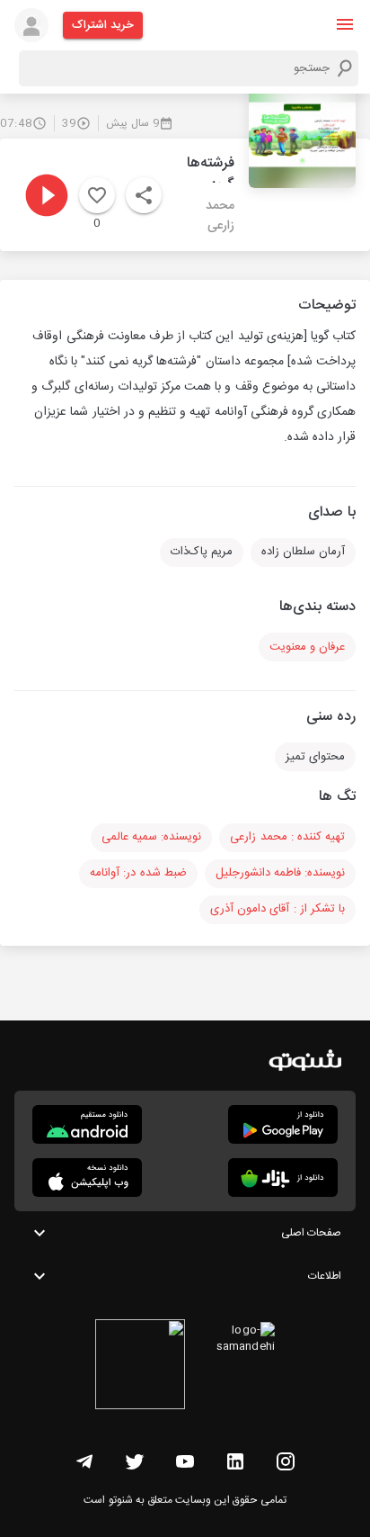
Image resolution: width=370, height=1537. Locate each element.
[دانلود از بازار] (283, 1177)
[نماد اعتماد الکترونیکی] (140, 1367)
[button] (345, 24)
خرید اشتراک (103, 25)
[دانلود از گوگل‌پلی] (283, 1124)
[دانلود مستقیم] (87, 1124)
